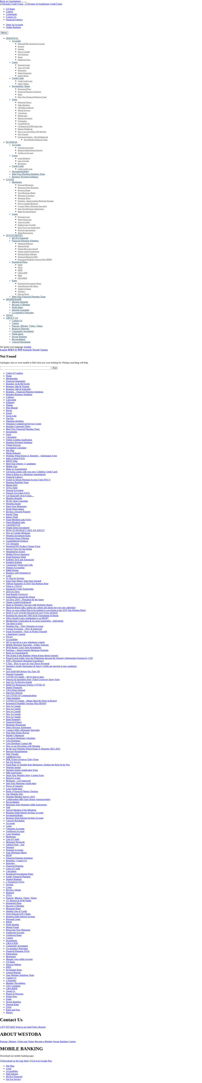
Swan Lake (11, 416)
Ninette (9, 405)
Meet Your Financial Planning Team (22, 429)
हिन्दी (20, 350)
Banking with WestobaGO (18, 573)
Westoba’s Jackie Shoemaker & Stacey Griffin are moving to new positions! (41, 666)
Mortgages (11, 836)
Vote (8, 807)
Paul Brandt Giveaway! (17, 594)
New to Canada (13, 706)
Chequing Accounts (15, 828)
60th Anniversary (14, 772)
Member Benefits (14, 498)
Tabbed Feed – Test (15, 844)
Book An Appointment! (17, 653)
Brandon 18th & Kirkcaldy (18, 389)
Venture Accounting (15, 567)
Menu (4, 33)
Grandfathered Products (17, 541)
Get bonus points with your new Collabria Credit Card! (31, 471)
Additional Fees (13, 756)
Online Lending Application (19, 439)
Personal (10, 847)
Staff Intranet (12, 1074)
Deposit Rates (12, 1004)
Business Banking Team (17, 482)
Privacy (9, 637)
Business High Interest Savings (20, 916)
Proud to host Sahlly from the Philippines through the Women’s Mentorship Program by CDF (49, 658)
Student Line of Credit (16, 911)
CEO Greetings (13, 986)
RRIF (8, 967)
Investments (11, 432)
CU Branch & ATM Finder (18, 900)
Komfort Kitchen (14, 562)
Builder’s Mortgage (15, 735)
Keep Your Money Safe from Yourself (23, 581)
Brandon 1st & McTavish (18, 384)
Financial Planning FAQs (18, 951)
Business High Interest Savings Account (24, 812)
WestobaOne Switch (15, 551)
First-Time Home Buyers (17, 733)
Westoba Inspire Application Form (22, 770)
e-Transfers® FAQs (15, 882)
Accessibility (12, 639)
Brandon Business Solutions (19, 394)
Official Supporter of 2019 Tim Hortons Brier (27, 583)
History (9, 1012)
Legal (8, 575)
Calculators (11, 437)
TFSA (9, 895)
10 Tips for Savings (15, 578)
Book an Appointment (10, 1)
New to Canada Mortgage (18, 533)
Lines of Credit (13, 868)
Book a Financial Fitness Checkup (22, 791)
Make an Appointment (16, 469)
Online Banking (13, 27)
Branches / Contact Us (16, 860)
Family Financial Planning (18, 876)
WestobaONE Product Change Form (23, 546)
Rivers (9, 410)
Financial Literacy (14, 19)
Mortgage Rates (13, 908)
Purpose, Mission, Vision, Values (21, 898)
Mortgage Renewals (15, 842)
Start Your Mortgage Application (21, 783)
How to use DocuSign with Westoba (23, 746)
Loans (9, 826)
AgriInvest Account (15, 831)
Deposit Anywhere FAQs (18, 493)
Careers (9, 11)
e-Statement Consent (15, 634)
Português (27, 350)
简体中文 (12, 350)
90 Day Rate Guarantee (17, 501)
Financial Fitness (14, 722)
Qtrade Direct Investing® (18, 527)
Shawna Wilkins (13, 964)
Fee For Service (13, 762)
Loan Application (14, 788)
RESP (9, 855)
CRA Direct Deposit (15, 690)
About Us (10, 991)
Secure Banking (13, 1002)
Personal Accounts (14, 850)
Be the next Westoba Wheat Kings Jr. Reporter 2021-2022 (33, 749)
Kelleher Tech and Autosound (20, 559)
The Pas (9, 418)
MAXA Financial (14, 1076)
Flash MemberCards (15, 522)
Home (9, 376)
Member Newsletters (15, 983)
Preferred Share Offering (17, 538)
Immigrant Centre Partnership (19, 589)
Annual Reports (13, 972)
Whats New (11, 996)
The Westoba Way (14, 794)
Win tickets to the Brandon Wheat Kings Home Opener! (32, 655)
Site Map (10, 450)
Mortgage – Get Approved (18, 780)
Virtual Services (13, 445)
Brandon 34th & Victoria (17, 386)
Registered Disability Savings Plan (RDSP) (26, 703)
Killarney (10, 402)
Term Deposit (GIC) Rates (18, 914)
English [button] (27, 347)
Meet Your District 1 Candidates (21, 463)
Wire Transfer (12, 754)
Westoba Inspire (13, 503)
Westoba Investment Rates (18, 535)
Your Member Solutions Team (20, 975)
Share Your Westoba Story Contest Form (25, 775)
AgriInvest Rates (14, 935)
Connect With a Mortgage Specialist (22, 730)
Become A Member (15, 906)
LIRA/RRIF (11, 988)
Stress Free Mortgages (16, 506)
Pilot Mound (12, 408)
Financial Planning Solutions (19, 858)
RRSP (9, 922)
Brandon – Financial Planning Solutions (24, 392)
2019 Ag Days (13, 591)
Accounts (10, 823)
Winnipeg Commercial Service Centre (23, 424)
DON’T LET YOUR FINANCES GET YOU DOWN (32, 613)
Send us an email (24, 1027)
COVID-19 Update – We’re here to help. (25, 677)
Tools (8, 434)
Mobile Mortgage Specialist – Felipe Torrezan (27, 645)
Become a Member (43, 1041)
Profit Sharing (12, 924)
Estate (9, 999)
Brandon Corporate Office (18, 426)
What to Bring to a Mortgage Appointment (26, 474)
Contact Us (11, 17)
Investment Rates (14, 970)
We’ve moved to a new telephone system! (25, 642)
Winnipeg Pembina (15, 421)
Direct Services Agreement (18, 727)
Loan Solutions (13, 834)
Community (11, 14)
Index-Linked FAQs (15, 458)
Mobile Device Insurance (17, 554)
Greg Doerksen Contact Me (19, 743)
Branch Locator (13, 778)
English (3, 350)
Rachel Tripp (12, 514)
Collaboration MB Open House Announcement (28, 799)
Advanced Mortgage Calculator (20, 738)
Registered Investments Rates (19, 874)
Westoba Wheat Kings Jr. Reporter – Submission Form (31, 455)
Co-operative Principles (17, 948)
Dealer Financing (14, 687)
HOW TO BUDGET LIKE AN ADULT (25, 530)
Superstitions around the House (20, 597)
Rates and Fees (13, 1010)
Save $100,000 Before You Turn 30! (23, 671)
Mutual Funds (12, 927)
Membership (12, 378)
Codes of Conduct (14, 373)
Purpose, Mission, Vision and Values (17, 1041)
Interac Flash (12, 517)
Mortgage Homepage (16, 725)
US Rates (10, 9)
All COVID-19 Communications (21, 695)
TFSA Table (11, 487)
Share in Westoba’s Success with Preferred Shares (29, 605)
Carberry (10, 397)
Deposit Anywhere (15, 490)
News (8, 669)
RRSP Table (11, 461)
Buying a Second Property (18, 511)
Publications (11, 954)
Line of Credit (12, 839)
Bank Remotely (13, 719)
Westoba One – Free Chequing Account (24, 626)
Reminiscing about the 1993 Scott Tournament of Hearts (32, 615)
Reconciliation (12, 802)
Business (10, 892)
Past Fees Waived (14, 693)
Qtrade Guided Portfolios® (18, 602)
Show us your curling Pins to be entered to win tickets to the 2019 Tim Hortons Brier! (46, 610)
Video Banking (13, 698)
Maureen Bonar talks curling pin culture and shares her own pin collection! (41, 607)
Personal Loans (13, 919)
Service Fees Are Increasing (19, 549)
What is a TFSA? (14, 586)
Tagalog (44, 350)
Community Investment (17, 946)
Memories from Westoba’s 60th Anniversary (26, 804)
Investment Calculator (16, 447)
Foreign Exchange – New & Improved (24, 629)
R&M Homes (12, 570)
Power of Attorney (14, 786)
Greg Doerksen (13, 741)
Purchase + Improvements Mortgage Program (27, 650)
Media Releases (13, 453)
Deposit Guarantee (14, 674)
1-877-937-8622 (7, 1027)
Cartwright (11, 400)
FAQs (9, 1007)
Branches (10, 863)
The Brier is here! (14, 623)
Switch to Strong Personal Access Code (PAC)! (28, 479)
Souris (9, 413)
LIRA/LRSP (12, 943)
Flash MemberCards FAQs (18, 519)
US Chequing (12, 543)
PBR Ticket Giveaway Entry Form (22, 759)
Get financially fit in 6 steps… (20, 495)
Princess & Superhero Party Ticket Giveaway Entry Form (33, 679)
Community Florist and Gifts (19, 565)
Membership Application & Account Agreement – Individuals (34, 621)
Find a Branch (39, 1027)
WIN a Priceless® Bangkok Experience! (25, 661)
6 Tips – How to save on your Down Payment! (28, 663)
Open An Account (14, 24)
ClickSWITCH (13, 525)
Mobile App (11, 466)
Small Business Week (16, 557)
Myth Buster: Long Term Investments (23, 647)
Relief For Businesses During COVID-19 (25, 685)
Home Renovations (15, 509)
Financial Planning (14, 866)
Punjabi (36, 350)
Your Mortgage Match (16, 852)
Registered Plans (13, 903)
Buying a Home (13, 890)
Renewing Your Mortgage (18, 930)
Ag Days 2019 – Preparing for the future (25, 599)
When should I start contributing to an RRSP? (27, 618)
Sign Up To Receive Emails (19, 682)
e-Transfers (11, 980)
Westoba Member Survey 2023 (20, 796)
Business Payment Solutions (19, 442)
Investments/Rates (14, 815)
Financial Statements (15, 381)
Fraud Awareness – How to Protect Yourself (26, 631)
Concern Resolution (15, 820)
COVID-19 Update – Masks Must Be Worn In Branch (31, 701)
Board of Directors (14, 994)
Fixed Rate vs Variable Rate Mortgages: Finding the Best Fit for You (38, 764)
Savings (9, 884)
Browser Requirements (16, 751)
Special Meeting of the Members (21, 810)
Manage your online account (19, 959)
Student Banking (14, 879)
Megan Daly (12, 485)
